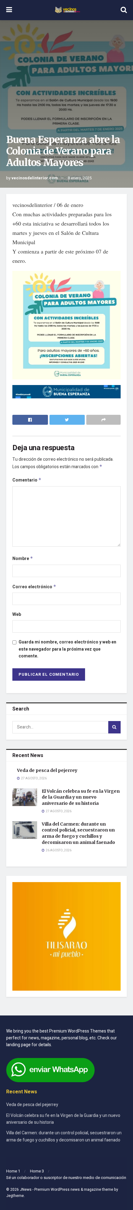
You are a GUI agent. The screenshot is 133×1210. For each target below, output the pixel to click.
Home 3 (37, 1171)
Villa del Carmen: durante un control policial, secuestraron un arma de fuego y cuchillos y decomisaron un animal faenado (78, 833)
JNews (26, 1189)
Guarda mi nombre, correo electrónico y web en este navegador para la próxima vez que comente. (67, 649)
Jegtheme (15, 1196)
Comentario (26, 480)
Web (16, 614)
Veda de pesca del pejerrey (47, 770)
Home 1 (13, 1171)
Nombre (22, 558)
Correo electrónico (34, 587)
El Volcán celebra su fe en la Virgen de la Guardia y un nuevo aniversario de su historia (81, 797)
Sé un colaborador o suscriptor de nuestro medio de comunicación (66, 1178)
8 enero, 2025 (80, 178)
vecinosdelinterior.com (34, 178)
